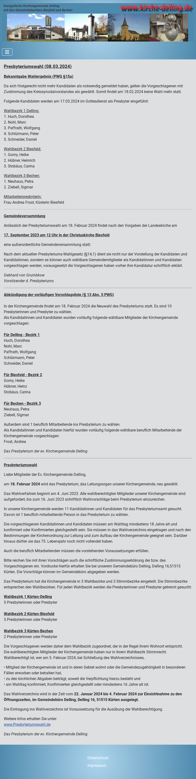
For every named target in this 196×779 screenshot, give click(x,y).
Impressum (96, 765)
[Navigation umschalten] (7, 52)
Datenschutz (98, 758)
